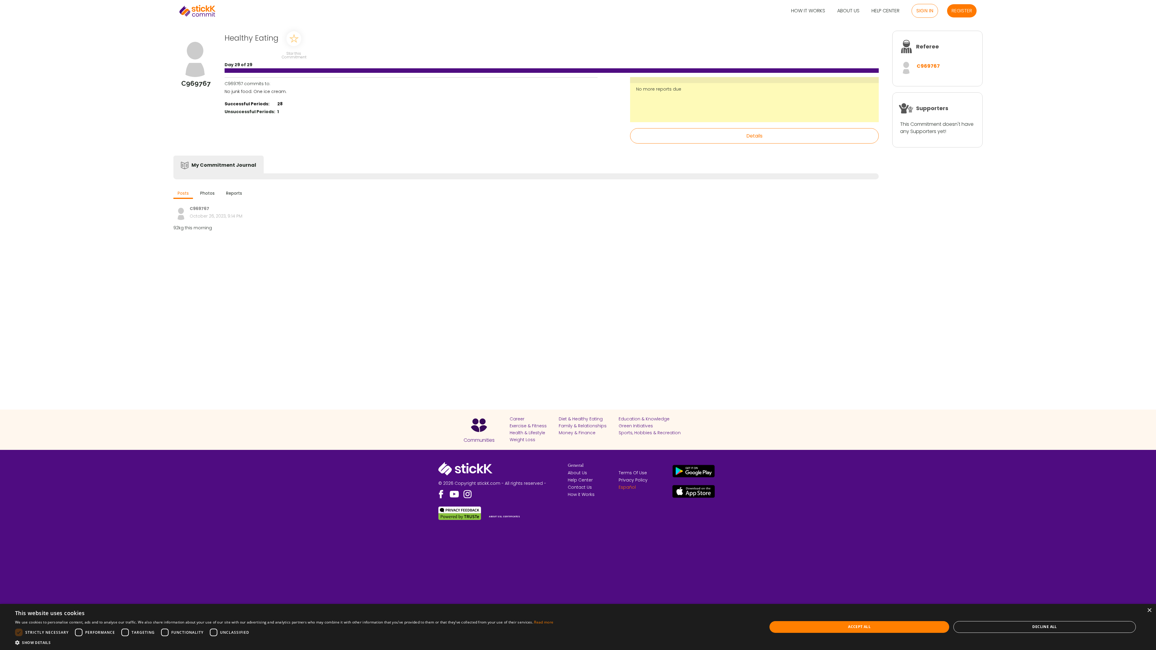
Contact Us (580, 487)
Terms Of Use (633, 473)
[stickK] (197, 11)
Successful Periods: (247, 104)
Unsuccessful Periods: (250, 112)
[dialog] (578, 627)
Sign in (924, 10)
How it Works (808, 11)
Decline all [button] (1044, 626)
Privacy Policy (633, 480)
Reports (234, 193)
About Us (848, 11)
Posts (183, 193)
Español (627, 487)
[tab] (183, 194)
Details (754, 135)
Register (962, 10)
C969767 (928, 66)
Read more (543, 622)
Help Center (886, 11)
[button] (284, 642)
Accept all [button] (859, 626)
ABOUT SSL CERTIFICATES (504, 516)
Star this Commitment (294, 55)
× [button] (1149, 610)
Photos (207, 193)
